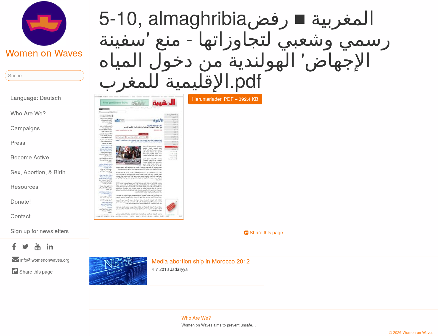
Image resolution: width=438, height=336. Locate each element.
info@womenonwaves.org (44, 260)
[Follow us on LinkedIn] (49, 247)
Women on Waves (44, 52)
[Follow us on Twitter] (25, 247)
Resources (24, 186)
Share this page (35, 271)
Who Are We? (28, 113)
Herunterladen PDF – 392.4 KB (225, 98)
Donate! (20, 201)
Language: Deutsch (35, 97)
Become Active (29, 157)
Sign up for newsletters (39, 231)
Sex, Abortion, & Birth (38, 172)
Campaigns (25, 128)
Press (17, 142)
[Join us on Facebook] (14, 247)
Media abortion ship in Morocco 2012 (201, 261)
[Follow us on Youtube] (37, 247)
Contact (20, 216)
